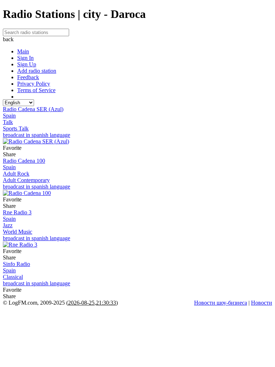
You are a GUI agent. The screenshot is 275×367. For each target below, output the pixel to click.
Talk (8, 122)
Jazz (8, 225)
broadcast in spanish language (36, 135)
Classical (13, 277)
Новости (261, 303)
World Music (17, 232)
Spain (9, 116)
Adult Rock (16, 174)
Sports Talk (16, 128)
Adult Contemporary (26, 180)
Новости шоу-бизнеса (220, 303)
